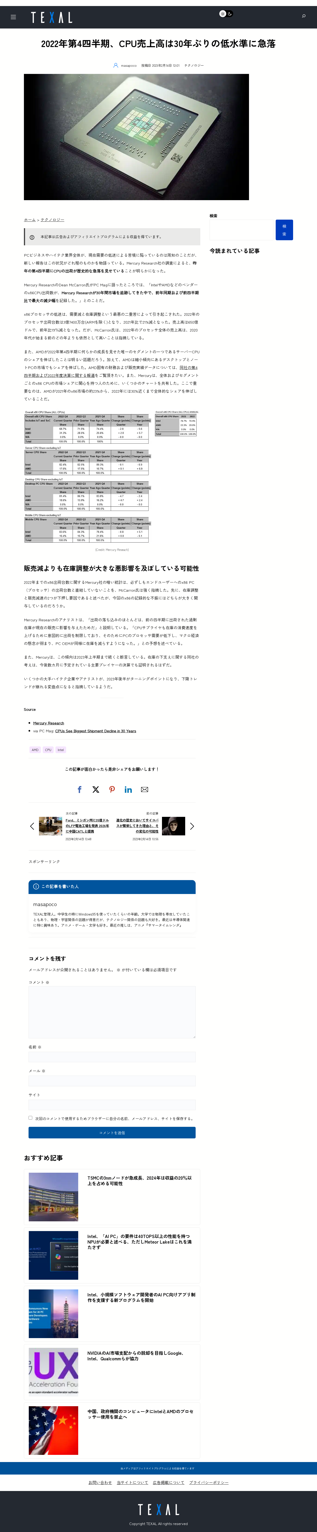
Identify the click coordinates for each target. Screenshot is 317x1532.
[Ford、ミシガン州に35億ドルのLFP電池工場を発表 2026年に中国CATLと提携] (50, 821)
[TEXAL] (51, 13)
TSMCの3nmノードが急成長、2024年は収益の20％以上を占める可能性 (139, 1181)
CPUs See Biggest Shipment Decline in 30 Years (95, 730)
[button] (79, 789)
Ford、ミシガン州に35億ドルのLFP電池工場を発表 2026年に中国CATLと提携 (87, 826)
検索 (213, 215)
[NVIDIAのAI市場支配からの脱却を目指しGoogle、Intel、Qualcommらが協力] (53, 1352)
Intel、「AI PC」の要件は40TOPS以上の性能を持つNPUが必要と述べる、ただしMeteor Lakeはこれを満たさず (139, 1242)
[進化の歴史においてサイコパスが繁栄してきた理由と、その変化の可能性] (173, 821)
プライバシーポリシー (209, 1482)
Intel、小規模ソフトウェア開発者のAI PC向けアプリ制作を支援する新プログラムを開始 (141, 1297)
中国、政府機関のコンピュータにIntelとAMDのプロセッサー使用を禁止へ (140, 1414)
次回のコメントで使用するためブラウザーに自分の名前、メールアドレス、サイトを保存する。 (115, 1118)
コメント (39, 982)
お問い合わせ (100, 1482)
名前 (35, 1047)
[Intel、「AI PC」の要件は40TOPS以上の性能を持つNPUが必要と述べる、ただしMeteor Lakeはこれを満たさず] (53, 1235)
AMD (35, 749)
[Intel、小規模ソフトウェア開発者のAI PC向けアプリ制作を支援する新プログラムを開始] (53, 1293)
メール (37, 1071)
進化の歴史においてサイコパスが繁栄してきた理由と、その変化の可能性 (137, 826)
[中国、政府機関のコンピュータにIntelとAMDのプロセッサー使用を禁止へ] (53, 1410)
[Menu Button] (15, 18)
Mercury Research (48, 723)
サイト (34, 1095)
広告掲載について (168, 1482)
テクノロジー (194, 65)
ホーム (30, 219)
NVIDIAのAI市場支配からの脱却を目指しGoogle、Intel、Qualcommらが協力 (136, 1356)
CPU (48, 749)
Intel (61, 749)
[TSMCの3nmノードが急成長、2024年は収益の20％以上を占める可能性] (53, 1176)
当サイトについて (132, 1482)
